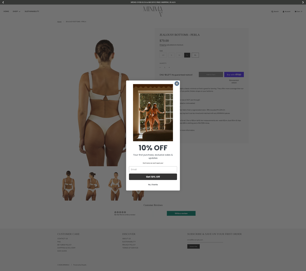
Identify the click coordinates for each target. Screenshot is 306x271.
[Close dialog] (177, 83)
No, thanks (153, 184)
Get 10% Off (153, 176)
